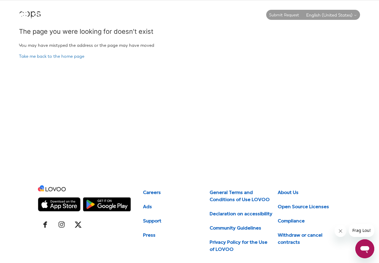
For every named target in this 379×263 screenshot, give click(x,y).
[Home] (38, 17)
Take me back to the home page (51, 56)
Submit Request (284, 14)
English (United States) (330, 15)
